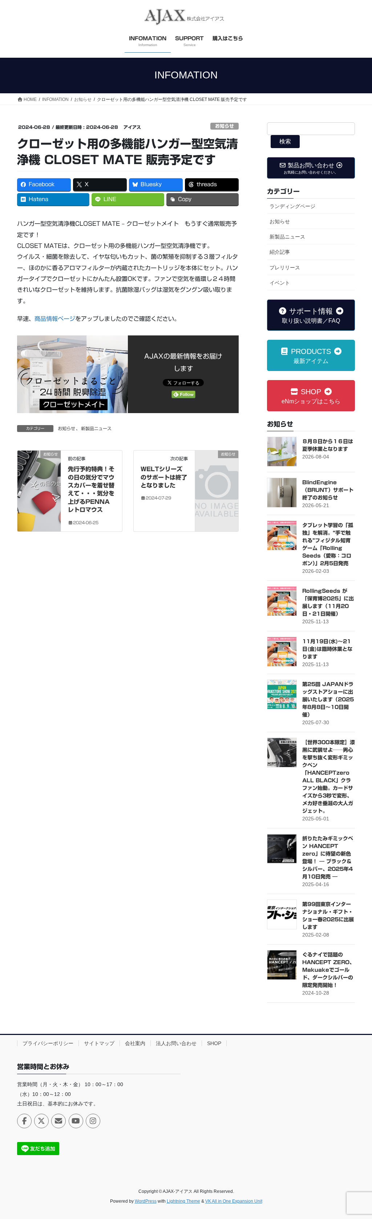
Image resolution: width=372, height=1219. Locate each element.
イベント (280, 283)
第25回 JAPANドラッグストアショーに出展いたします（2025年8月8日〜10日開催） (328, 699)
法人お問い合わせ (176, 1043)
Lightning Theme (183, 1201)
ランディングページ (292, 206)
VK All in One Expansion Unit (233, 1201)
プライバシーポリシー (48, 1043)
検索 (285, 141)
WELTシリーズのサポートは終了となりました (164, 477)
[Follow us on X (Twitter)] (41, 1121)
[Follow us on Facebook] (24, 1121)
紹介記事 (280, 252)
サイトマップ (99, 1043)
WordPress (146, 1201)
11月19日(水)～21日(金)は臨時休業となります (327, 649)
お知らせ (224, 126)
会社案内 (135, 1043)
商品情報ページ (55, 319)
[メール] (58, 1121)
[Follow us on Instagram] (93, 1121)
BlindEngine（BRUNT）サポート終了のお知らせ (327, 490)
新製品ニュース (96, 428)
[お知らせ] (39, 477)
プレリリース (285, 267)
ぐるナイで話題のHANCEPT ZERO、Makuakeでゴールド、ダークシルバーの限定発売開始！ (328, 970)
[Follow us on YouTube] (76, 1121)
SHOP (214, 1043)
